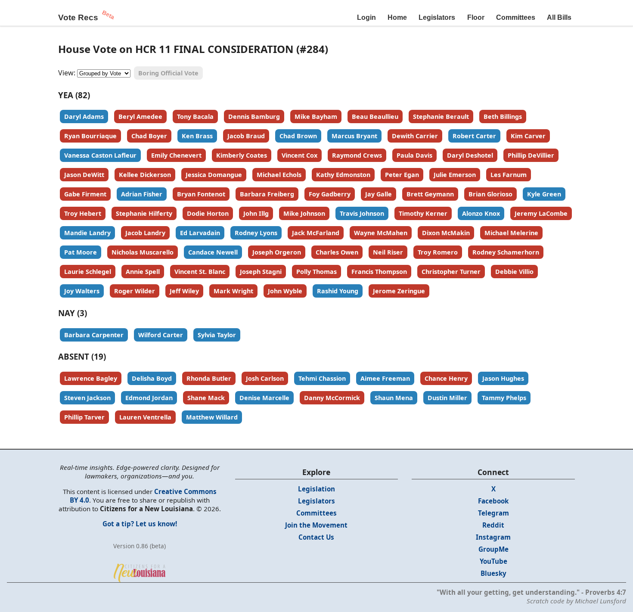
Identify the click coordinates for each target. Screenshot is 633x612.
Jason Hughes (503, 378)
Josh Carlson (265, 378)
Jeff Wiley (184, 291)
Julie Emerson (455, 175)
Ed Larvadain (200, 233)
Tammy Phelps (504, 398)
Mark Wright (233, 291)
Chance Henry (446, 378)
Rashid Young (337, 291)
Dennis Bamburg (254, 116)
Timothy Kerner (423, 213)
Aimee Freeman (385, 378)
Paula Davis (414, 155)
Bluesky (493, 573)
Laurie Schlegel (87, 271)
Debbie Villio (514, 271)
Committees (515, 17)
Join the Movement (316, 525)
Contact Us (316, 537)
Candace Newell (213, 252)
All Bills (559, 17)
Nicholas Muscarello (143, 252)
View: (66, 73)
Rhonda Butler (208, 378)
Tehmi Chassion (322, 378)
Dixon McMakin (446, 233)
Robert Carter (474, 136)
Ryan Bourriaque (90, 136)
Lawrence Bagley (90, 378)
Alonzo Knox (481, 213)
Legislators (437, 17)
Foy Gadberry (330, 194)
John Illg (256, 213)
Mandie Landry (87, 233)
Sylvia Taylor (217, 335)
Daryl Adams (84, 116)
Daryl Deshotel (470, 155)
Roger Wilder (134, 291)
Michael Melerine (511, 233)
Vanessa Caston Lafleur (100, 155)
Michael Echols (279, 175)
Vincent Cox (299, 155)
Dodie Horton (208, 213)
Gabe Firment (85, 194)
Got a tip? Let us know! (139, 523)
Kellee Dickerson (145, 175)
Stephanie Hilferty (144, 213)
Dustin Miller (447, 398)
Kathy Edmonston (343, 175)
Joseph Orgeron (276, 252)
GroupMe (493, 549)
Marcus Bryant (354, 136)
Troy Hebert (82, 213)
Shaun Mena (394, 398)
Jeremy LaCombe (541, 213)
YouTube (493, 561)
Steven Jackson (87, 398)
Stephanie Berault (441, 116)
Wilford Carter (160, 335)
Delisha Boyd (152, 378)
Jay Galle (378, 194)
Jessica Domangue (214, 175)
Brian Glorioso (490, 194)
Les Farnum (508, 175)
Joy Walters (81, 291)
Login (366, 17)
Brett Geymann (430, 194)
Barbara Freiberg (267, 194)
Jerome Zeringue (399, 291)
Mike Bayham (316, 116)
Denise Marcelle (264, 398)
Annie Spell (143, 271)
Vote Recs (78, 17)
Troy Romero (438, 252)
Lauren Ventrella (145, 417)
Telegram (493, 513)
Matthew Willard (212, 417)
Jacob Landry (145, 233)
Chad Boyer (149, 136)
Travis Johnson (362, 213)
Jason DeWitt (84, 175)
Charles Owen (337, 252)
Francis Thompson (379, 271)
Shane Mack (206, 398)
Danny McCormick (332, 398)
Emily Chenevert (176, 155)
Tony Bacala (195, 116)
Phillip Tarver (84, 417)
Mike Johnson (304, 213)
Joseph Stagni (261, 271)
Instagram (493, 537)
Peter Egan (402, 175)
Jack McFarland (315, 233)
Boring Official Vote (168, 73)
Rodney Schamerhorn (505, 252)
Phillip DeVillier (531, 155)
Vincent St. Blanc (199, 271)
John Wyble (285, 291)
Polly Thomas (316, 271)
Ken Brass (197, 136)
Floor (475, 17)
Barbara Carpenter (94, 335)
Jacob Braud (246, 136)
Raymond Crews (357, 155)
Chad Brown (298, 136)
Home (397, 17)
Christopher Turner (451, 271)
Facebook (493, 501)
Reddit (493, 525)
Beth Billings (503, 116)
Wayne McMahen (380, 233)
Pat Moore (80, 252)
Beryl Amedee (140, 116)
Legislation (316, 489)
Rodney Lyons (256, 233)
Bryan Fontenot (201, 194)
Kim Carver (528, 136)
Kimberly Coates (241, 155)
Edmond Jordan (149, 398)
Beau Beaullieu (375, 116)
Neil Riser (388, 252)
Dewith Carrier (415, 136)
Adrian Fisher (141, 194)
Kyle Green (544, 194)
